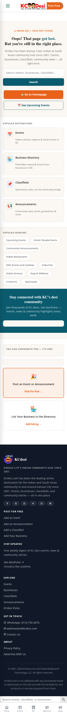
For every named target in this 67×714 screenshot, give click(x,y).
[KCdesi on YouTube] (41, 503)
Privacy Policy (12, 648)
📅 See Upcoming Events (34, 105)
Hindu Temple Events (45, 240)
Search (33, 82)
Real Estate (31, 281)
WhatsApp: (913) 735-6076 (22, 622)
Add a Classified (14, 530)
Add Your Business (15, 536)
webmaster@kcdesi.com (21, 628)
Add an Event (12, 518)
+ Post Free (53, 5)
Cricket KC (11, 281)
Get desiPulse (12, 562)
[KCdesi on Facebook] (7, 503)
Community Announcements (22, 248)
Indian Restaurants (16, 256)
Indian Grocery (14, 273)
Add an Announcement (18, 524)
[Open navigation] (8, 6)
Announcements (14, 602)
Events (8, 584)
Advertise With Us (15, 654)
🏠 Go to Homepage (34, 94)
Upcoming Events (16, 240)
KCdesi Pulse (12, 608)
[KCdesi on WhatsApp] (24, 503)
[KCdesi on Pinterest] (50, 503)
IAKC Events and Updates (20, 265)
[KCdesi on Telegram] (32, 503)
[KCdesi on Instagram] (15, 503)
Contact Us (13, 634)
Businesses (11, 590)
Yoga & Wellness (39, 273)
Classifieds (10, 596)
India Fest (47, 265)
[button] (62, 5)
